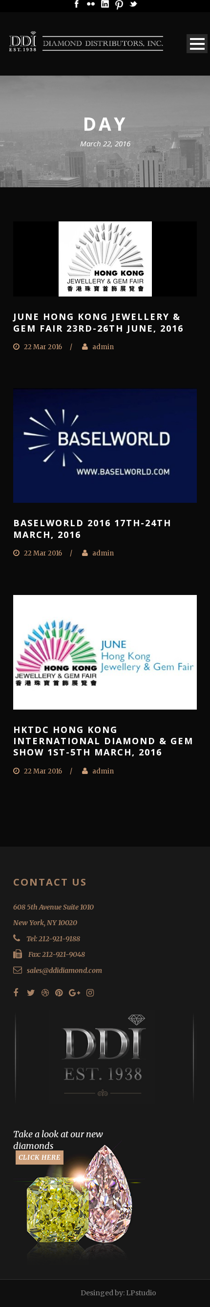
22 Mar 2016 (43, 347)
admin (103, 347)
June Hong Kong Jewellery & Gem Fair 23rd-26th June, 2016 (98, 322)
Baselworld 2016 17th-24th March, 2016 (92, 528)
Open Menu (197, 43)
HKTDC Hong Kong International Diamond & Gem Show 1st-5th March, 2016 (103, 741)
